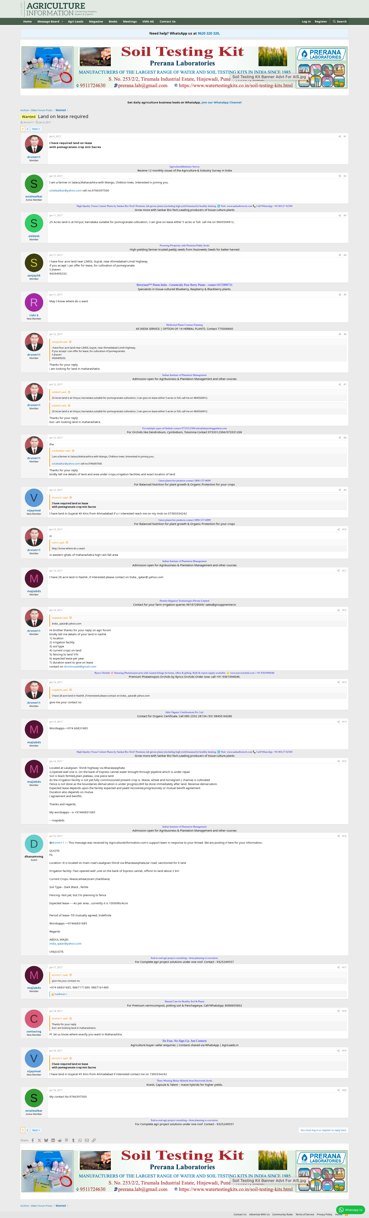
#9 (345, 490)
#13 (344, 682)
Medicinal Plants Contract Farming (184, 324)
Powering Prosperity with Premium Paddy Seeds (184, 245)
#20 (344, 1090)
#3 (345, 215)
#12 (344, 610)
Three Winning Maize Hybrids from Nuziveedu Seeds (184, 1080)
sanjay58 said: (60, 342)
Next (35, 129)
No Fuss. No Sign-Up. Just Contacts (184, 1040)
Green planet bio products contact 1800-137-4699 (185, 480)
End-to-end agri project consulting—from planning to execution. (184, 958)
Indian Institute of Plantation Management (184, 375)
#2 (345, 176)
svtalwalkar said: (61, 450)
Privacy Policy (324, 1214)
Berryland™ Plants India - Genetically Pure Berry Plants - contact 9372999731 (185, 284)
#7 (345, 384)
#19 (344, 1050)
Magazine (96, 21)
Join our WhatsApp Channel (222, 102)
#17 (344, 967)
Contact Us (167, 21)
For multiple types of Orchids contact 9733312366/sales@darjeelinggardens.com (184, 428)
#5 (345, 294)
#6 (345, 334)
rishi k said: (58, 542)
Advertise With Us (259, 1214)
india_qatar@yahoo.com (65, 943)
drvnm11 (28, 122)
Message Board (48, 21)
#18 (344, 1011)
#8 (345, 437)
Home (27, 21)
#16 (344, 836)
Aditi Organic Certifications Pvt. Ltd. (184, 712)
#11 (344, 570)
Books (113, 21)
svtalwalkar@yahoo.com (65, 190)
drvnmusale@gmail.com (80, 666)
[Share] (339, 136)
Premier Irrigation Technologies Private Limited (184, 600)
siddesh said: (59, 392)
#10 (344, 529)
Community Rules (282, 1214)
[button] (62, 21)
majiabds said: (60, 617)
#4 (345, 255)
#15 (344, 761)
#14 (344, 721)
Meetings (130, 21)
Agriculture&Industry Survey (184, 166)
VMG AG (148, 21)
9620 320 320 (208, 33)
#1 (345, 136)
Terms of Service (305, 1214)
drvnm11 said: (60, 497)
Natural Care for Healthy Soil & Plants (184, 1001)
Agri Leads (75, 21)
